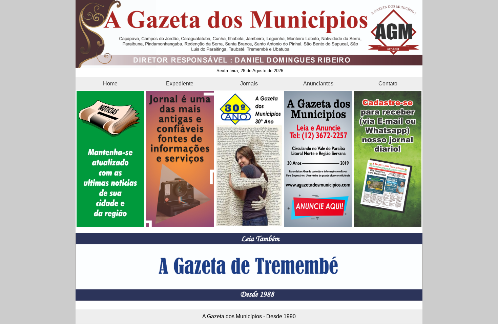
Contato (387, 83)
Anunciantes (318, 83)
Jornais (249, 83)
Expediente (179, 83)
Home (110, 83)
